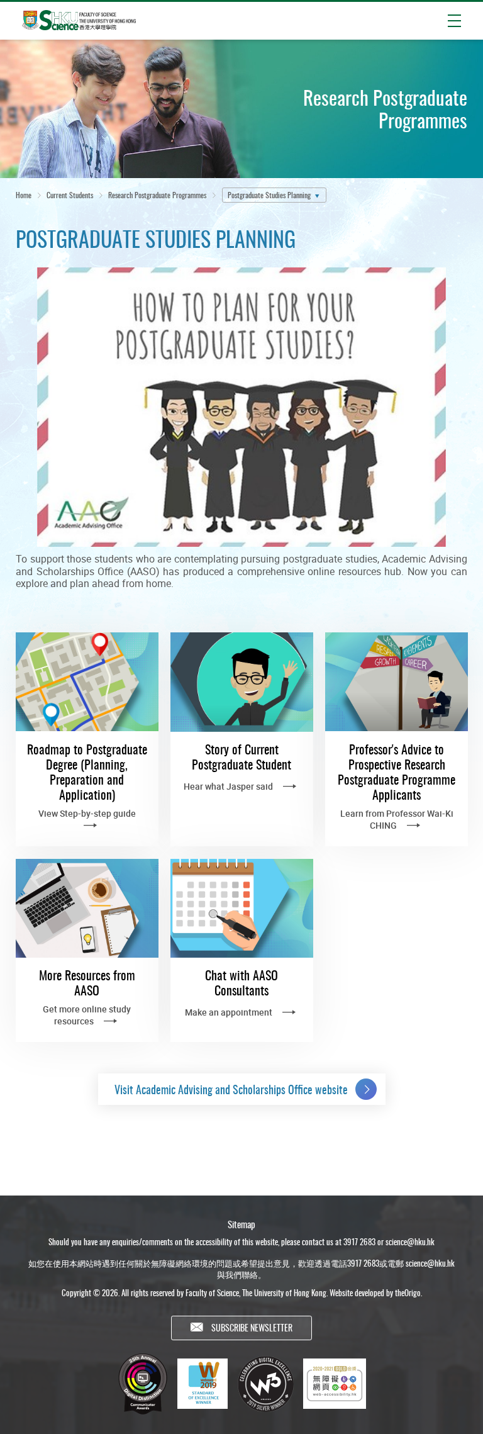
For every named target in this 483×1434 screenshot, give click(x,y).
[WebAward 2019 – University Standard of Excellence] (202, 1383)
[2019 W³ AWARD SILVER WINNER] (265, 1383)
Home (23, 194)
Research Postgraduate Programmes (157, 194)
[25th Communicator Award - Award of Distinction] (143, 1384)
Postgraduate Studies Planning (269, 194)
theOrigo (408, 1292)
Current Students (70, 194)
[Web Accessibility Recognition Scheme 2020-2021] (334, 1383)
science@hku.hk (410, 1241)
